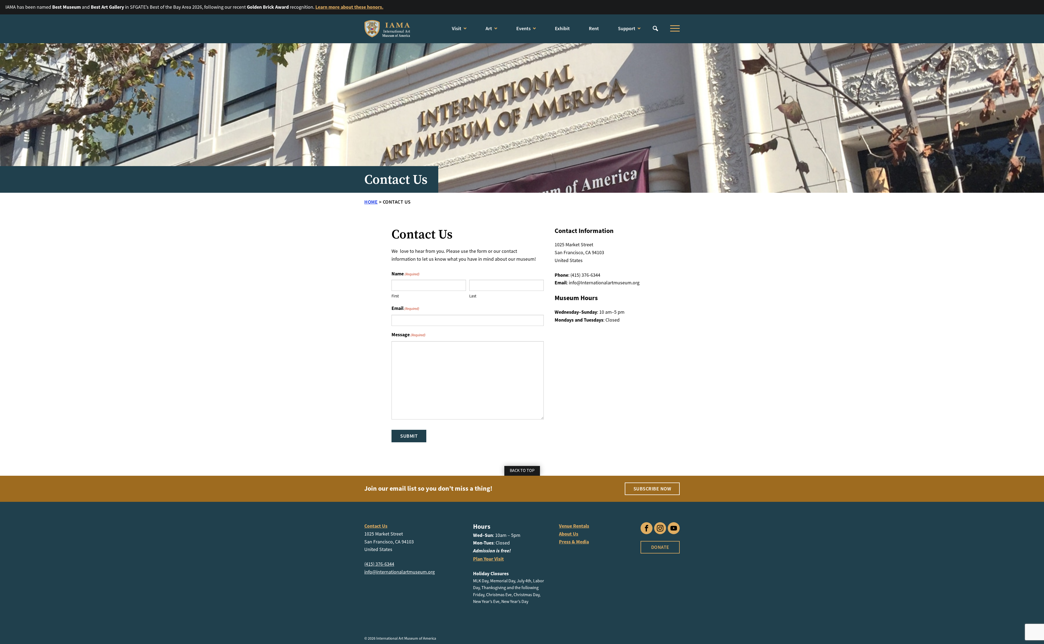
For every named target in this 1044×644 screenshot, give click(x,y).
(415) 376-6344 (379, 564)
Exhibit (562, 28)
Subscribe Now (652, 489)
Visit (456, 28)
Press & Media (574, 542)
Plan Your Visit (488, 559)
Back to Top (522, 470)
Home (371, 202)
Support (626, 28)
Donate (660, 547)
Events (523, 28)
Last (472, 295)
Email (405, 308)
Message (408, 334)
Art (489, 28)
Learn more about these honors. (349, 7)
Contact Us (375, 526)
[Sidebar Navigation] (674, 29)
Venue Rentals (574, 526)
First (395, 295)
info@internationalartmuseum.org (399, 572)
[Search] (655, 28)
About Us (568, 534)
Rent (594, 28)
